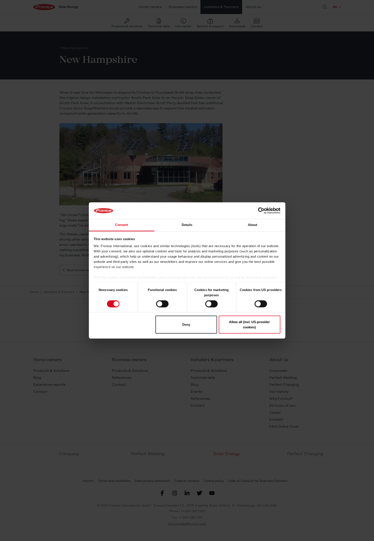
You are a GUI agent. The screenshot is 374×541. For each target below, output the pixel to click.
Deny (186, 324)
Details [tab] (187, 225)
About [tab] (252, 225)
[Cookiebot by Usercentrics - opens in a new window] (261, 210)
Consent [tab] (121, 225)
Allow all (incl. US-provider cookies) (249, 324)
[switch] (162, 303)
